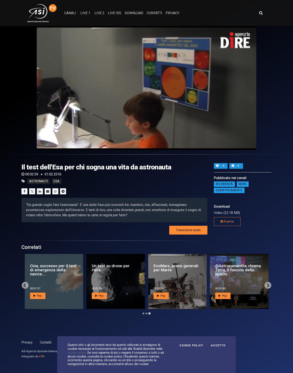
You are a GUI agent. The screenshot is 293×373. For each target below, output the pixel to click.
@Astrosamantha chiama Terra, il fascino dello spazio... (238, 269)
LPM (41, 356)
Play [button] (39, 295)
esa (56, 181)
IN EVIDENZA (224, 184)
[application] (147, 88)
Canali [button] (70, 13)
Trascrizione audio (188, 230)
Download (134, 13)
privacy (172, 13)
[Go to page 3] (149, 313)
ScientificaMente (229, 190)
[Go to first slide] (267, 285)
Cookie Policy (191, 345)
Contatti (45, 342)
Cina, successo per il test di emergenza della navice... (53, 269)
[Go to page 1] (143, 313)
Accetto (218, 345)
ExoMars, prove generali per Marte (176, 267)
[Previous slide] (25, 285)
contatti (154, 13)
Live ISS (114, 13)
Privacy (27, 342)
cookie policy (77, 352)
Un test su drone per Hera (111, 267)
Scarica (228, 221)
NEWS (243, 184)
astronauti (38, 181)
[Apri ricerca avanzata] (261, 12)
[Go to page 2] (146, 313)
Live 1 (85, 13)
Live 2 (99, 13)
